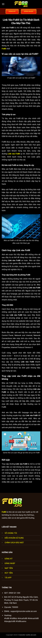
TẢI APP (8, 578)
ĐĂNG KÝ (8, 559)
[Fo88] (21, 4)
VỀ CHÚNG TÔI (11, 533)
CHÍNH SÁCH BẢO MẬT (14, 542)
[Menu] (3, 4)
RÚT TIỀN (9, 573)
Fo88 (4, 49)
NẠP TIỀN (9, 568)
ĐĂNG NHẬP (10, 563)
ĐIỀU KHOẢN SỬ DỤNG (14, 538)
